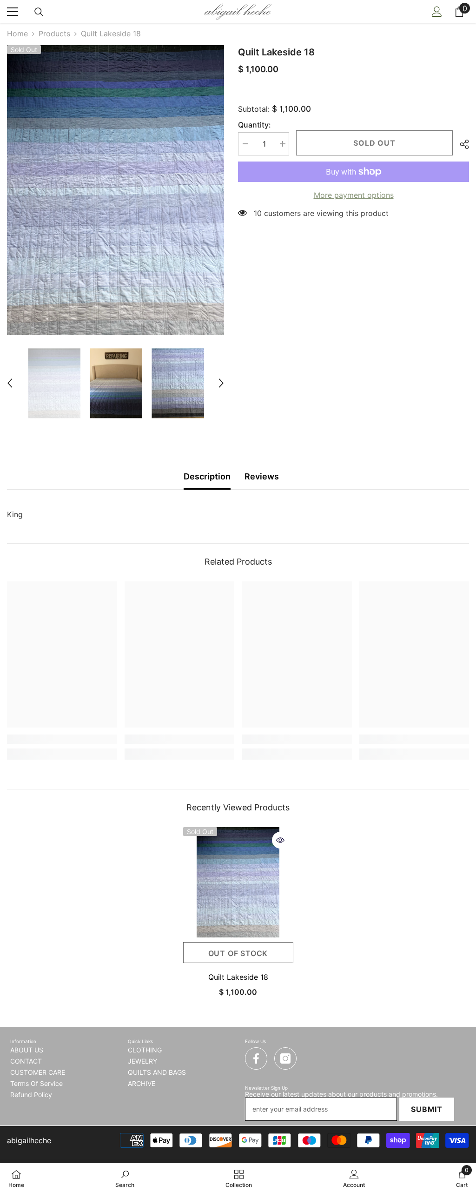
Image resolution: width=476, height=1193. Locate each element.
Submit (427, 1109)
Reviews (262, 476)
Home (17, 33)
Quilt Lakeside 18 (238, 977)
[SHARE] (461, 144)
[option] (115, 190)
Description (207, 476)
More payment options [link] (354, 195)
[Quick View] (280, 840)
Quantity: (254, 124)
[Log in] (437, 12)
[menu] (12, 11)
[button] (10, 383)
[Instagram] (285, 1058)
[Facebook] (256, 1058)
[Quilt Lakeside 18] (238, 882)
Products (54, 33)
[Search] (39, 12)
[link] (62, 739)
